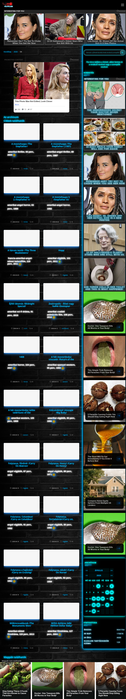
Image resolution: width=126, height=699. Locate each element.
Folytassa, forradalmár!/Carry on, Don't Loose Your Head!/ (61, 519)
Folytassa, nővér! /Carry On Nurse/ (61, 571)
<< (87, 570)
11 (107, 592)
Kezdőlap (7, 52)
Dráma (26, 648)
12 (112, 592)
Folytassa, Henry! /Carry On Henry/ (61, 464)
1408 (21, 357)
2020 (16, 52)
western (65, 382)
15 (94, 599)
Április (99, 570)
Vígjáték (65, 275)
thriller (26, 169)
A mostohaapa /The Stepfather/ (21, 145)
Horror (26, 382)
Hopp (61, 250)
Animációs (65, 328)
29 (94, 611)
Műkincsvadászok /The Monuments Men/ (22, 624)
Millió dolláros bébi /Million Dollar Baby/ (61, 624)
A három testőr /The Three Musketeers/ (22, 251)
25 (107, 605)
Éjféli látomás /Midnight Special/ (21, 304)
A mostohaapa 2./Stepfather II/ (21, 198)
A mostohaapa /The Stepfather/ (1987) (61, 145)
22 (94, 605)
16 (98, 599)
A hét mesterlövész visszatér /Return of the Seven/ (61, 359)
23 (98, 605)
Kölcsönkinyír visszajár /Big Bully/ (61, 411)
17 (103, 599)
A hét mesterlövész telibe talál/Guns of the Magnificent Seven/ (21, 412)
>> (112, 570)
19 (112, 599)
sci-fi (25, 328)
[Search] (122, 52)
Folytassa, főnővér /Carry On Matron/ (21, 464)
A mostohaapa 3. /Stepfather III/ (61, 198)
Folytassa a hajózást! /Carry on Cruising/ (22, 571)
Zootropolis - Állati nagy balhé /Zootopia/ (61, 304)
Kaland (26, 275)
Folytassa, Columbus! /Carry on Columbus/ (21, 517)
